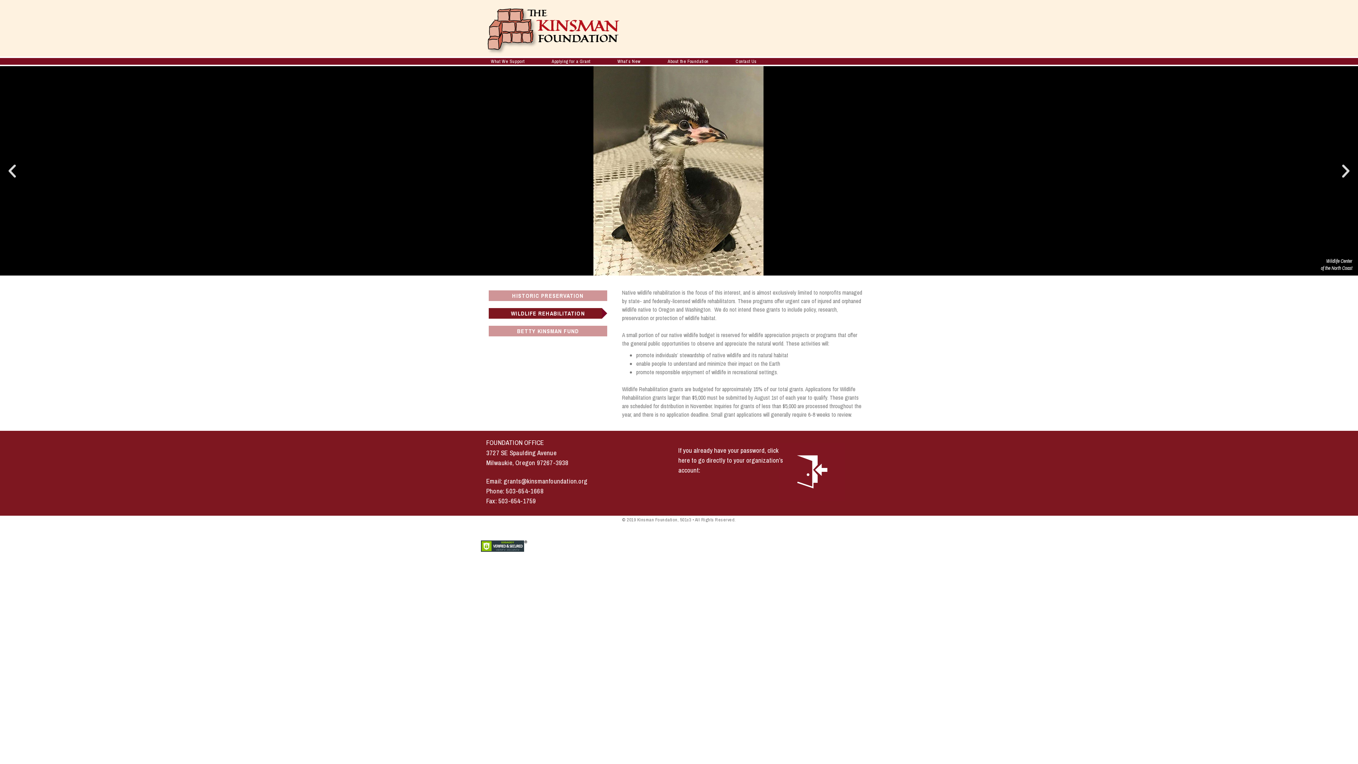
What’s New (629, 61)
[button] (12, 171)
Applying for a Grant (571, 61)
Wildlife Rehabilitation (548, 313)
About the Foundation (688, 61)
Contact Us (746, 61)
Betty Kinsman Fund (548, 331)
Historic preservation (548, 296)
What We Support (508, 61)
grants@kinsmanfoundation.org (545, 481)
